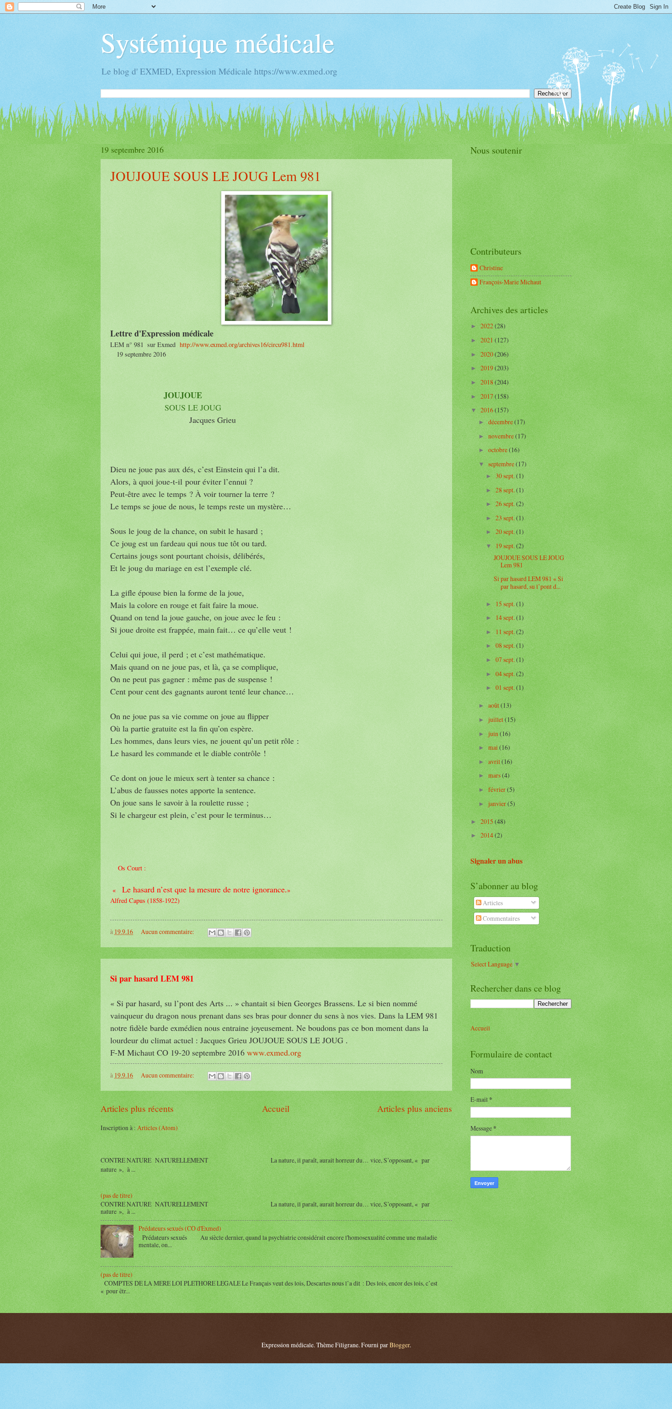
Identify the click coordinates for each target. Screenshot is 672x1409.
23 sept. (506, 517)
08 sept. (506, 645)
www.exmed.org (274, 1052)
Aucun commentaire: (168, 931)
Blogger (399, 1344)
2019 (487, 367)
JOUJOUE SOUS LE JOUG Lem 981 (215, 175)
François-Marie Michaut (510, 282)
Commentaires (500, 918)
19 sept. (506, 545)
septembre (502, 463)
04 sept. (506, 673)
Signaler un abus (496, 860)
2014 (487, 835)
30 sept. (506, 475)
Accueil (275, 1108)
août (494, 705)
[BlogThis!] (220, 932)
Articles (492, 902)
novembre (501, 436)
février (497, 789)
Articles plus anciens (414, 1108)
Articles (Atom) (157, 1127)
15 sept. (506, 603)
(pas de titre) (117, 1195)
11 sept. (506, 631)
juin (494, 733)
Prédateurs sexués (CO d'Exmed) (180, 1228)
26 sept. (506, 503)
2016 (487, 410)
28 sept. (506, 490)
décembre (501, 421)
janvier (497, 803)
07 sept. (506, 659)
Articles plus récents (137, 1108)
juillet (496, 719)
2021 (487, 340)
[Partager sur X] (229, 932)
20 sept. (506, 531)
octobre (498, 449)
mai (493, 747)
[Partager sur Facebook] (238, 932)
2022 (487, 325)
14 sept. (506, 617)
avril (494, 761)
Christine (491, 268)
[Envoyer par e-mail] (212, 932)
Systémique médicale (218, 42)
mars (495, 775)
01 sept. (506, 687)
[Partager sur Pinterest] (246, 932)
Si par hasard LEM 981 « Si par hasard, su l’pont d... (528, 582)
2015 (487, 821)
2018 (487, 382)
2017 (487, 396)
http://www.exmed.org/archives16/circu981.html (242, 344)
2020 (487, 354)
